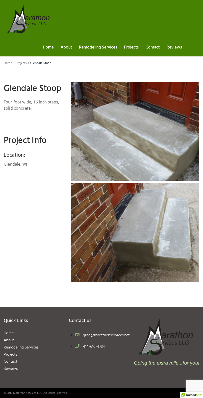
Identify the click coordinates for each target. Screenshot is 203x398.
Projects (21, 63)
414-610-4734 (94, 347)
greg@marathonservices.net (106, 335)
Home (8, 63)
